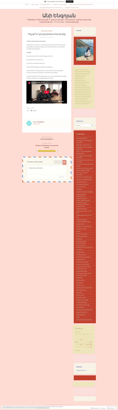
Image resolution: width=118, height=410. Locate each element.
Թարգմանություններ (81, 312)
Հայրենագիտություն (81, 208)
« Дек (76, 350)
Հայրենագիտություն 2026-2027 (72, 7)
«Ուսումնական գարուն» (82, 184)
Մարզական (79, 249)
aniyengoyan (40, 122)
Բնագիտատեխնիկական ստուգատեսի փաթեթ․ (46, 145)
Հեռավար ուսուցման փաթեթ (59, 4)
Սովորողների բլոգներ (81, 271)
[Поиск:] (84, 125)
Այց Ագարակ (79, 292)
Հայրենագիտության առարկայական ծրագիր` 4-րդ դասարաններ (83, 204)
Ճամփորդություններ (45, 4)
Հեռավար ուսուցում (81, 228)
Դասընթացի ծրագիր (81, 302)
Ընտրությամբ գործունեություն (84, 309)
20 (81, 344)
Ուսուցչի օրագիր (80, 259)
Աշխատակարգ (34, 4)
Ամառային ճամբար (81, 290)
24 (90, 344)
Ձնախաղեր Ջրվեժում (47, 138)
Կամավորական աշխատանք (83, 319)
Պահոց (26, 4)
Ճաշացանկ (79, 238)
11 (76, 341)
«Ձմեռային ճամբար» (81, 182)
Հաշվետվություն (80, 223)
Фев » (79, 350)
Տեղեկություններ (80, 280)
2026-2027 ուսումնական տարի (84, 179)
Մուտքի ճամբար (80, 252)
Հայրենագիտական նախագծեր (84, 191)
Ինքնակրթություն (80, 314)
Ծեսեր (78, 317)
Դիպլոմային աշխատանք (82, 304)
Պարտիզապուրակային (82, 261)
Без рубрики (79, 189)
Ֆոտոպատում (80, 285)
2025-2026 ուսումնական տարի (84, 177)
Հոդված (78, 231)
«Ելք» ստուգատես (80, 186)
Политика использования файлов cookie (42, 407)
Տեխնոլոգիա (79, 277)
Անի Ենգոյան (59, 15)
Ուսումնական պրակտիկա (83, 257)
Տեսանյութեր (79, 282)
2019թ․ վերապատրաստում (83, 144)
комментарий (61, 176)
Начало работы (69, 1)
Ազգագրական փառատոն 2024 (84, 287)
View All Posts (36, 123)
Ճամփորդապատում (81, 233)
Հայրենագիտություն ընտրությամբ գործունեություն (81, 4)
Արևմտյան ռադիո (80, 297)
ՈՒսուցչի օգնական (81, 254)
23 (87, 344)
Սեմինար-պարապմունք (82, 264)
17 (90, 341)
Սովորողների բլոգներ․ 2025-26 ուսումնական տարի (51, 7)
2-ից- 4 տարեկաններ (81, 138)
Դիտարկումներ (80, 307)
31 (90, 346)
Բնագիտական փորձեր (46, 30)
